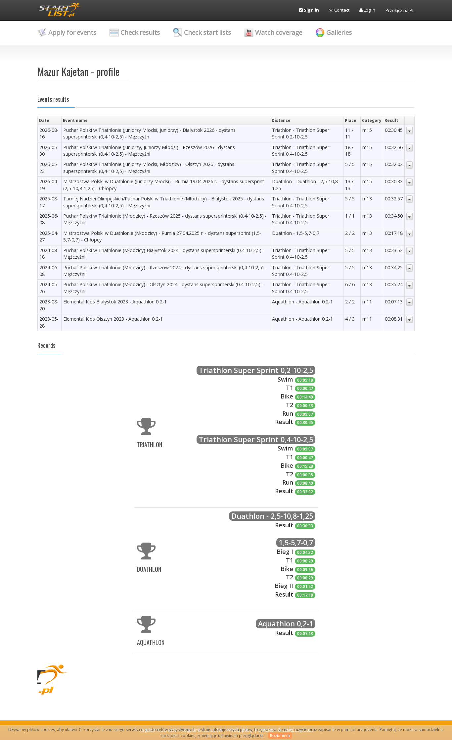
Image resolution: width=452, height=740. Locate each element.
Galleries (339, 32)
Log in (369, 10)
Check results (140, 32)
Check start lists (207, 32)
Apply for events (72, 32)
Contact (341, 10)
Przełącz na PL (399, 10)
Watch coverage (278, 32)
